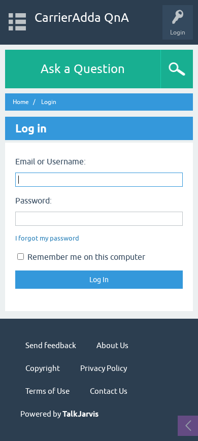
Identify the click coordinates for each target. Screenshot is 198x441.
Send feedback (50, 345)
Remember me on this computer (85, 256)
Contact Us (108, 391)
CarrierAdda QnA (82, 17)
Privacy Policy (103, 368)
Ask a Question (83, 69)
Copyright (42, 368)
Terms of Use (47, 391)
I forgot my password (47, 238)
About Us (112, 345)
